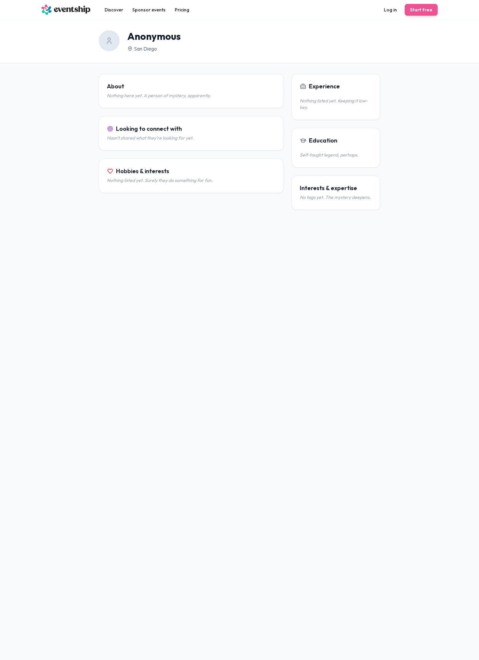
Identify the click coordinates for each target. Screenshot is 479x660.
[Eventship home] (65, 10)
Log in (390, 10)
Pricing (182, 10)
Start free (421, 10)
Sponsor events (149, 10)
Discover (114, 10)
